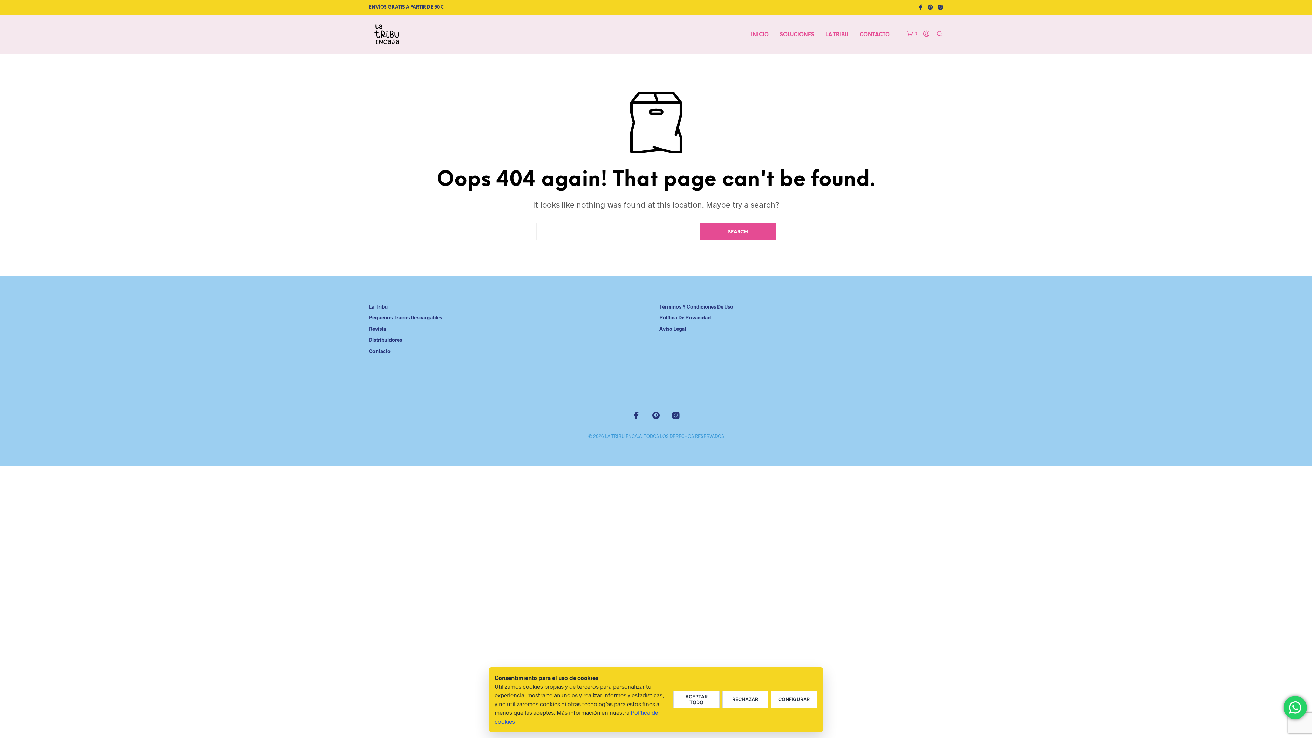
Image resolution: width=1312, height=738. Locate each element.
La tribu (836, 35)
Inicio (760, 35)
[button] (912, 33)
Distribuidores (385, 340)
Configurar (794, 699)
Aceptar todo (696, 699)
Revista (377, 329)
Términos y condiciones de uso (696, 306)
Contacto (875, 35)
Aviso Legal (672, 329)
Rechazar (745, 699)
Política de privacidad (685, 317)
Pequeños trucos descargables (405, 317)
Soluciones (797, 35)
